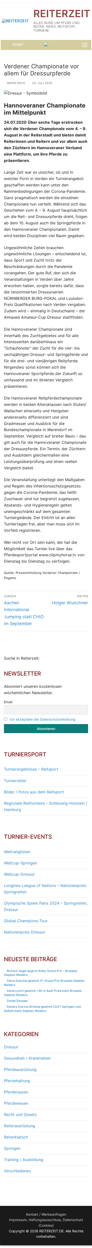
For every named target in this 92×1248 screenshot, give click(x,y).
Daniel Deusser (17, 1001)
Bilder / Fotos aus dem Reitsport (34, 791)
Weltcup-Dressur (19, 874)
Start (18, 45)
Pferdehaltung (17, 1080)
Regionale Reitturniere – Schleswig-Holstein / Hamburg (45, 806)
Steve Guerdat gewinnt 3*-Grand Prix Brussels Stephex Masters (44, 983)
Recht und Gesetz (20, 1114)
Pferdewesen (16, 1103)
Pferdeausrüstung (20, 1069)
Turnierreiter (15, 780)
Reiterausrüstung (19, 1125)
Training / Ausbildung (23, 1159)
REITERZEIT (61, 14)
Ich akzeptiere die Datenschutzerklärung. (43, 719)
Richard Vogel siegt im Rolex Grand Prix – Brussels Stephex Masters (40, 973)
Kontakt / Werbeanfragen (46, 1214)
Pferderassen (16, 1092)
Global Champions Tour (26, 920)
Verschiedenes (17, 1170)
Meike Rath (15, 83)
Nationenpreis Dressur (24, 932)
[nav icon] (84, 45)
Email (8, 702)
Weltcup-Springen (20, 862)
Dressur (11, 1046)
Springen (12, 1148)
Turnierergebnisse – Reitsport (31, 769)
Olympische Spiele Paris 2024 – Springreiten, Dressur (45, 906)
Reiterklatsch (16, 1137)
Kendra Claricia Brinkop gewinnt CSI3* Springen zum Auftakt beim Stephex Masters (42, 1009)
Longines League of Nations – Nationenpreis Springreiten (45, 888)
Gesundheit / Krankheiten (27, 1058)
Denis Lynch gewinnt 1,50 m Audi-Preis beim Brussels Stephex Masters (43, 993)
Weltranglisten (17, 851)
